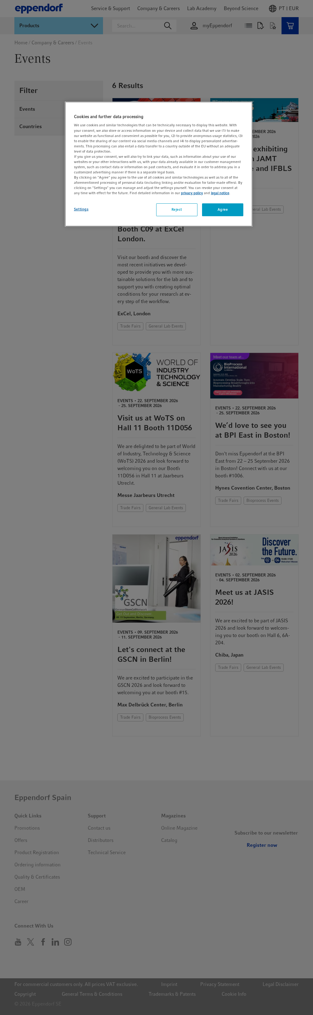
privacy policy (192, 193)
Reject (176, 209)
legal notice (220, 193)
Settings (81, 209)
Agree (223, 209)
